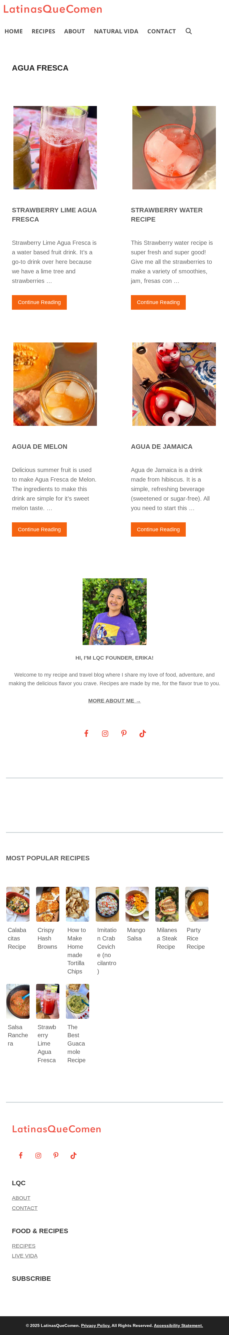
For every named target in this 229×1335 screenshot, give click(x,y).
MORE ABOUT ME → (114, 701)
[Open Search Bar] (188, 31)
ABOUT (74, 31)
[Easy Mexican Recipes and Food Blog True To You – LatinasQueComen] (54, 10)
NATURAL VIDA (116, 31)
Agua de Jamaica (162, 446)
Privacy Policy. (96, 1325)
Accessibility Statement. (178, 1325)
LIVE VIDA (25, 1256)
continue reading (39, 302)
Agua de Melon (39, 446)
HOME (13, 31)
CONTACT (161, 31)
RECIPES (43, 31)
